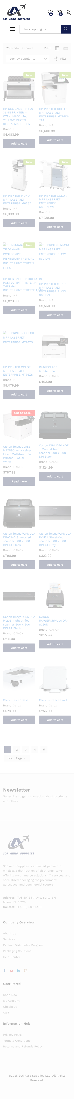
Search (66, 29)
